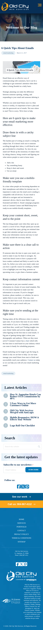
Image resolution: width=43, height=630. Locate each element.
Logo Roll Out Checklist (22, 425)
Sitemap (21, 542)
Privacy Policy (21, 534)
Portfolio (21, 527)
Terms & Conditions (21, 538)
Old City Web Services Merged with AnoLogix (22, 411)
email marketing (8, 53)
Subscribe (33, 470)
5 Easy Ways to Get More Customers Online (23, 404)
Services (21, 523)
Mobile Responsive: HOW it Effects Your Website (24, 418)
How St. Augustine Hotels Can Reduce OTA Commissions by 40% (25, 396)
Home (21, 519)
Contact (21, 531)
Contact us (31, 360)
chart (27, 341)
